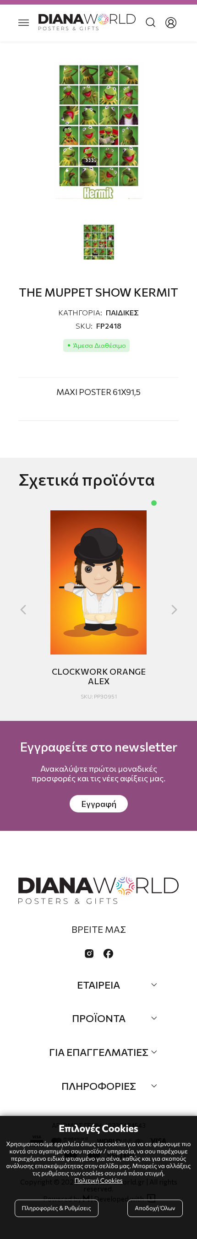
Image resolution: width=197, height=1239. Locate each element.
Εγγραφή (98, 804)
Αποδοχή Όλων (155, 1208)
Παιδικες (122, 312)
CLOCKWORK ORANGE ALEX (99, 676)
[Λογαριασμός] (171, 23)
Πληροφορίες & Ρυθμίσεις (56, 1208)
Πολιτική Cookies (98, 1180)
